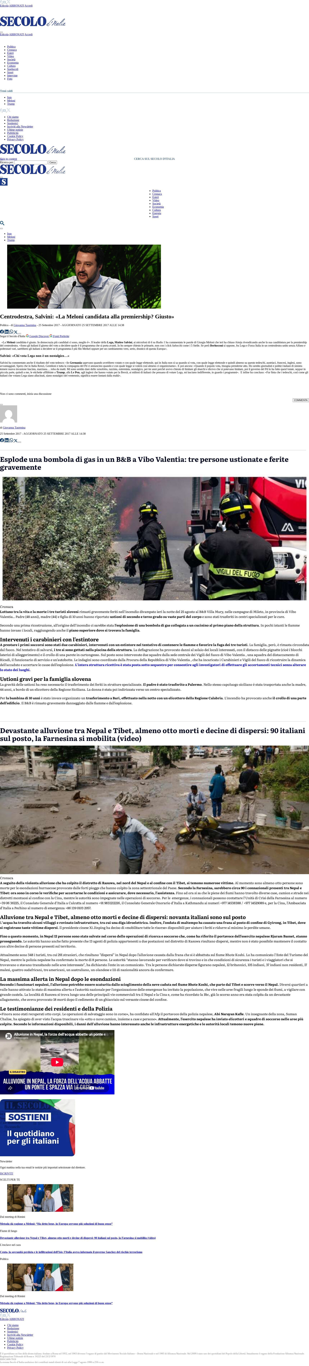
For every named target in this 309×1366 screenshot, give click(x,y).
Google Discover (39, 336)
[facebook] (1, 2)
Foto (9, 78)
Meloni (11, 100)
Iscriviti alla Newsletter (20, 126)
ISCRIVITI (6, 1173)
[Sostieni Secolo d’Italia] (37, 1155)
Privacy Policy (15, 139)
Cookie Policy (15, 136)
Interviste (12, 75)
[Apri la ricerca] (2, 224)
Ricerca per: (7, 162)
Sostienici (12, 123)
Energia (156, 213)
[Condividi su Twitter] (16, 332)
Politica (11, 46)
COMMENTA (301, 400)
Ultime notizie (15, 129)
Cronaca (12, 49)
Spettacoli (12, 69)
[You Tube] (5, 2)
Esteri (10, 53)
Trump (11, 103)
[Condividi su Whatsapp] (11, 332)
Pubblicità (12, 132)
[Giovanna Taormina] (8, 421)
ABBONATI (16, 5)
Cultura (11, 65)
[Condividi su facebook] (2, 332)
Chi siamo (13, 116)
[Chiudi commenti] (1, 404)
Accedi (28, 5)
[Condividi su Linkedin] (7, 332)
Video (10, 56)
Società (11, 59)
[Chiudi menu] (1, 32)
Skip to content (8, 158)
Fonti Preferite (60, 336)
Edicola (4, 5)
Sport (10, 72)
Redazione (13, 120)
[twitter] (8, 2)
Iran (9, 97)
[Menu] (1, 177)
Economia (13, 62)
